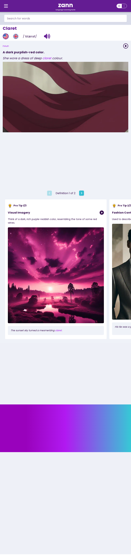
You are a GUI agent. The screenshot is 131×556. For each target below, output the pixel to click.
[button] (47, 36)
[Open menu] (6, 6)
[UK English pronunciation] (16, 36)
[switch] (122, 6)
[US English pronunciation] (6, 36)
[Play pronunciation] (125, 46)
